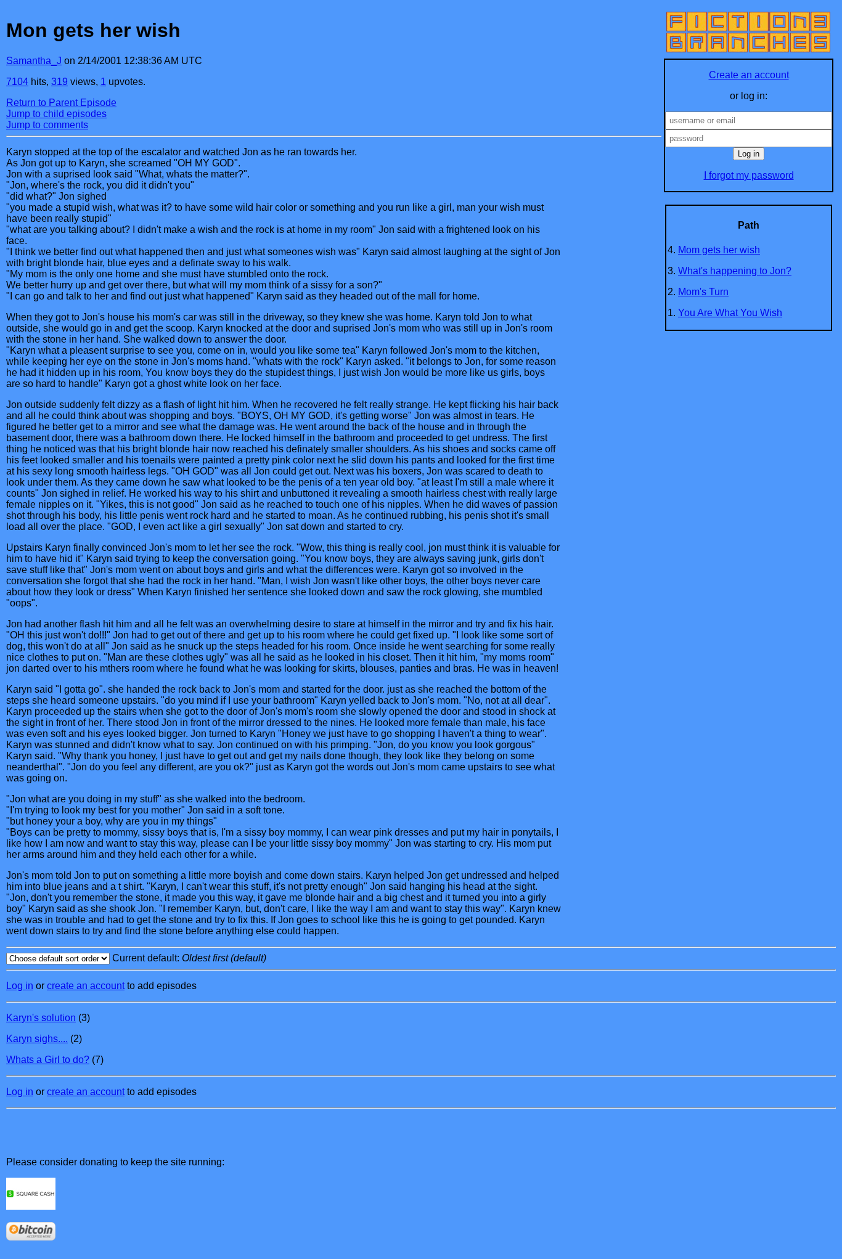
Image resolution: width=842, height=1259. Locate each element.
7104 (17, 81)
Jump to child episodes (56, 113)
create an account (86, 985)
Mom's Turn (703, 292)
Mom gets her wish (719, 250)
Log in (19, 985)
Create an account (749, 75)
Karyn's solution (41, 1017)
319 (59, 81)
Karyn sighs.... (37, 1038)
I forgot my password (749, 175)
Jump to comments (47, 125)
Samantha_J (34, 60)
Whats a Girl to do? (47, 1059)
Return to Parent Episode (61, 102)
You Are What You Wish (730, 313)
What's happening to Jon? (734, 271)
